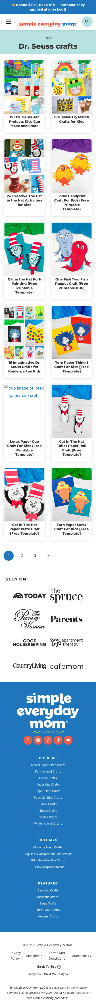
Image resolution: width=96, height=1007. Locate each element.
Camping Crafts (48, 890)
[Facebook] (27, 740)
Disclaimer (34, 956)
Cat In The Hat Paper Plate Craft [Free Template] (24, 529)
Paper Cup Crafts (48, 784)
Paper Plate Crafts (48, 791)
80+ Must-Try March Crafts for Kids (71, 119)
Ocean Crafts (48, 778)
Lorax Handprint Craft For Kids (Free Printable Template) (71, 202)
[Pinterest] (48, 740)
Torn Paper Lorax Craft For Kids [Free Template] (71, 529)
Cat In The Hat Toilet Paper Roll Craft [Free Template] (71, 448)
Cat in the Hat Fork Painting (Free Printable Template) (24, 286)
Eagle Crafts (48, 903)
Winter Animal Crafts (48, 823)
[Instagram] (37, 740)
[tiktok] (58, 740)
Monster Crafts (48, 916)
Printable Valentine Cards (48, 860)
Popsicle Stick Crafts (48, 797)
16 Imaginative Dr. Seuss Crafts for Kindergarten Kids (24, 366)
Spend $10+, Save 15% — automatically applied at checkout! (50, 7)
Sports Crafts (48, 817)
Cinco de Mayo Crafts (48, 847)
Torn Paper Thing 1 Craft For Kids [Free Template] (71, 366)
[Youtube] (68, 740)
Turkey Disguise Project (48, 867)
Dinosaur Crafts (47, 897)
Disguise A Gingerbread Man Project (48, 854)
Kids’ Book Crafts (48, 910)
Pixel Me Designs (56, 974)
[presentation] (24, 87)
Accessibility (81, 956)
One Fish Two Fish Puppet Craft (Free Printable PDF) (71, 283)
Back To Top (46, 966)
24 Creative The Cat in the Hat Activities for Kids (24, 200)
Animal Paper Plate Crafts (48, 765)
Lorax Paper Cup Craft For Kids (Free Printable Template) (24, 448)
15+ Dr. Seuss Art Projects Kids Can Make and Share (24, 121)
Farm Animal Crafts (48, 771)
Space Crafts (48, 810)
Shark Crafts (48, 804)
